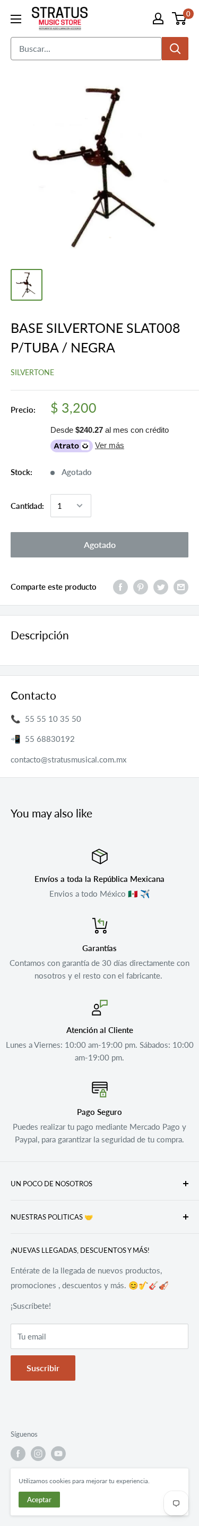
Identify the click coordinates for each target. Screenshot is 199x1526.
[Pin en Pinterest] (140, 586)
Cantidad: (27, 505)
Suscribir (43, 1368)
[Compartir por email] (181, 586)
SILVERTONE (32, 372)
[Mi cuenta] (158, 18)
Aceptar (39, 1499)
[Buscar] (175, 48)
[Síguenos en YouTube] (58, 1453)
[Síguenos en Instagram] (38, 1453)
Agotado (100, 544)
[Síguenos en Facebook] (18, 1453)
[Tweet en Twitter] (160, 586)
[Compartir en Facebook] (120, 586)
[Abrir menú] (16, 19)
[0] (179, 18)
